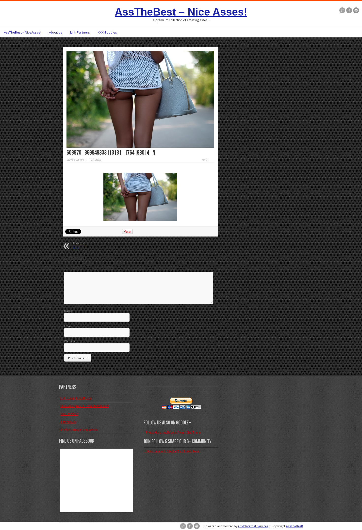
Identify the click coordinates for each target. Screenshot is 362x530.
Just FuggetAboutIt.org (75, 398)
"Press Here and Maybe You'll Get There (172, 432)
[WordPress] (356, 10)
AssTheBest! (294, 526)
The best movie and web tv (79, 430)
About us (55, 32)
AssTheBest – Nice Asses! (181, 12)
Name (68, 311)
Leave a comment (76, 159)
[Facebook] (349, 10)
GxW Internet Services (253, 526)
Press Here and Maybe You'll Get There (172, 451)
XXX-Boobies (107, 32)
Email (67, 326)
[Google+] (342, 10)
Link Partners (80, 32)
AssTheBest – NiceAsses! (22, 32)
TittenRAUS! (68, 422)
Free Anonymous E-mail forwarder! (84, 406)
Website (69, 341)
